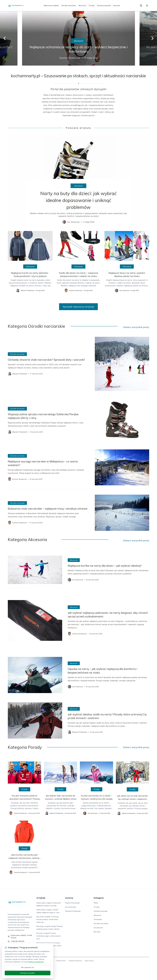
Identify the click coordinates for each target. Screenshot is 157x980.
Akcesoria (82, 5)
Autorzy (69, 898)
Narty (96, 903)
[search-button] (141, 5)
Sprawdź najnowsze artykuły (78, 306)
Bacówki (116, 5)
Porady (91, 5)
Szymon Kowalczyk (72, 903)
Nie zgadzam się (27, 967)
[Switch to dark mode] (147, 5)
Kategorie (99, 898)
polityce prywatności (36, 962)
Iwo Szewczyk (70, 907)
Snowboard (98, 928)
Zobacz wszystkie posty (136, 327)
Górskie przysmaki (104, 5)
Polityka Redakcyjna (75, 961)
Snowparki (98, 919)
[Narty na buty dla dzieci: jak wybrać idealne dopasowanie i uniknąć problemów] (78, 180)
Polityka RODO (61, 961)
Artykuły (40, 898)
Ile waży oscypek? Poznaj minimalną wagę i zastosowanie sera (48, 936)
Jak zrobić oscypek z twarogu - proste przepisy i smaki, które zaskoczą (48, 919)
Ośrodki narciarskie (68, 5)
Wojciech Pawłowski (73, 911)
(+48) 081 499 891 (17, 941)
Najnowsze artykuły (51, 5)
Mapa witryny (89, 961)
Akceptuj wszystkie (27, 973)
